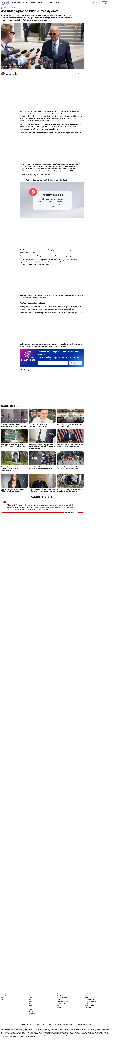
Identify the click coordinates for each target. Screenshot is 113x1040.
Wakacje (59, 1007)
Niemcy (30, 1009)
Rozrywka (40, 3)
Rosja (30, 999)
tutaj (34, 1036)
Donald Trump (88, 995)
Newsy (58, 993)
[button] (98, 3)
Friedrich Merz (88, 1007)
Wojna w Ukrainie (61, 1003)
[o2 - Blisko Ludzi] (9, 3)
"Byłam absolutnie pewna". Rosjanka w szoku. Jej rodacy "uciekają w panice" (56, 313)
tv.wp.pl (2, 997)
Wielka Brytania (32, 1013)
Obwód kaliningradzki (62, 997)
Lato (58, 1005)
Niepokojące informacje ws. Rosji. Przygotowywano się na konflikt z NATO (55, 133)
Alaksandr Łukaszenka (90, 1001)
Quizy (33, 3)
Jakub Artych (9, 73)
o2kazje (25, 3)
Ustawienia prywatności (84, 1024)
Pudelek (3, 999)
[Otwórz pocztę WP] (92, 2)
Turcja (30, 997)
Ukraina (30, 995)
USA (30, 1007)
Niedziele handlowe (61, 995)
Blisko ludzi (16, 3)
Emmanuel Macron (89, 999)
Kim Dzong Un (88, 993)
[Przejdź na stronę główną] (3, 4)
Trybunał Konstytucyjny (62, 1001)
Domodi (3, 993)
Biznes (57, 3)
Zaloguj (105, 3)
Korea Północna (32, 993)
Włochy (30, 1001)
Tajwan (30, 1005)
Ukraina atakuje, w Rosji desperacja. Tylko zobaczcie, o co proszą (52, 256)
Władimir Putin (88, 997)
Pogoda (49, 3)
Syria (30, 1003)
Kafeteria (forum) (5, 995)
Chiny (58, 999)
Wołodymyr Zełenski (90, 1005)
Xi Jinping (87, 1003)
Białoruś (31, 1011)
